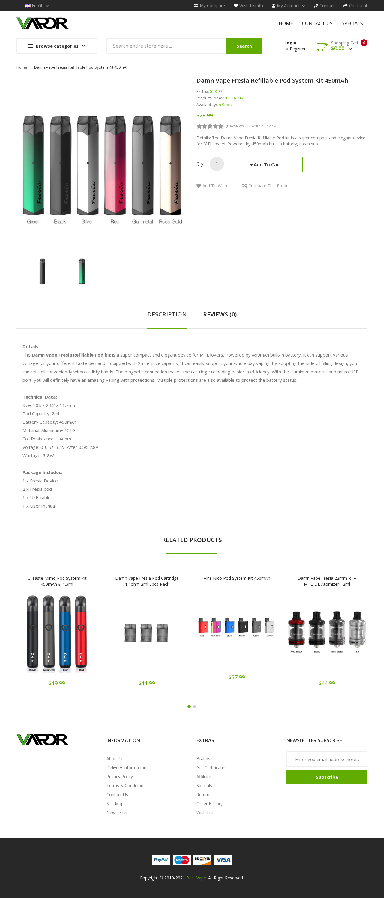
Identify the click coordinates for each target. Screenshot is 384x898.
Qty (199, 164)
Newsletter (117, 812)
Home (21, 67)
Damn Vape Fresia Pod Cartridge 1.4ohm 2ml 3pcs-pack (147, 581)
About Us (115, 758)
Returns (204, 794)
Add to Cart (267, 164)
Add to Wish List (218, 185)
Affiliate (203, 776)
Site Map (115, 803)
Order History (209, 803)
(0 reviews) (235, 126)
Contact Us (117, 794)
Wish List (205, 812)
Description (167, 314)
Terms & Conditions (126, 785)
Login (290, 43)
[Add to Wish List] (57, 636)
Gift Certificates (211, 767)
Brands (203, 758)
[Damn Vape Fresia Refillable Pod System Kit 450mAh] (42, 271)
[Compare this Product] (78, 636)
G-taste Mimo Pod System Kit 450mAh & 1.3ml (57, 581)
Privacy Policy (119, 776)
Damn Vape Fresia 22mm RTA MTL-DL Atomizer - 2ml (327, 581)
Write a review (263, 126)
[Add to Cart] (36, 636)
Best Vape (196, 878)
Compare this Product (270, 185)
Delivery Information (126, 767)
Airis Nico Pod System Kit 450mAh (237, 578)
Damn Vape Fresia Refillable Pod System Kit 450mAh (81, 67)
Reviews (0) (220, 314)
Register (298, 49)
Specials (204, 785)
